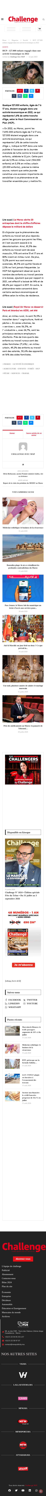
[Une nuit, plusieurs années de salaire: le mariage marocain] (23, 668)
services (16, 373)
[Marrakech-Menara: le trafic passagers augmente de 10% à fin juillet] (12, 1031)
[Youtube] (23, 1490)
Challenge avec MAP (17, 57)
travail (25, 373)
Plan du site (7, 1286)
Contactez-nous (9, 1278)
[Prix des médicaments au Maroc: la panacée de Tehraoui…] (23, 708)
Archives (6, 1316)
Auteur (12, 433)
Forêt (31, 369)
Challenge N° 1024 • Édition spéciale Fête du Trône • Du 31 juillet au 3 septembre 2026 (22, 895)
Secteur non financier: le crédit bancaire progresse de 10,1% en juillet (31, 1096)
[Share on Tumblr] (14, 96)
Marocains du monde (11, 1312)
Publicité (6, 1270)
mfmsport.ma (23, 1432)
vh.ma (23, 1364)
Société (25, 40)
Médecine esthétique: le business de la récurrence (23, 528)
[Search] (43, 20)
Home (4, 40)
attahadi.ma (23, 1455)
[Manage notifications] (41, 1491)
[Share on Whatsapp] (25, 96)
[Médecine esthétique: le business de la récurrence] (23, 510)
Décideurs (6, 1300)
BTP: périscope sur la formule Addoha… (30, 1061)
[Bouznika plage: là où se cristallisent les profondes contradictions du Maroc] (23, 548)
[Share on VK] (19, 96)
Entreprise (6, 1296)
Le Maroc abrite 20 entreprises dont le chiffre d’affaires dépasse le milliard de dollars (21, 223)
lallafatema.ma (23, 1385)
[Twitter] (16, 1490)
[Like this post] (20, 91)
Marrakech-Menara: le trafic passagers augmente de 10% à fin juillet (31, 1031)
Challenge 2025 (31, 1485)
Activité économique (23, 364)
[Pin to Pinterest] (37, 91)
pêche (6, 373)
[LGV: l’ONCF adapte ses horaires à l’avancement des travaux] (12, 1078)
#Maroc (7, 364)
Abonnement (7, 1274)
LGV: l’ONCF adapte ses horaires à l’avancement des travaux (30, 1079)
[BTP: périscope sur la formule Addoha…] (12, 1064)
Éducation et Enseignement (14, 1308)
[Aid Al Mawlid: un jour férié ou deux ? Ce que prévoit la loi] (23, 628)
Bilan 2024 (7, 1282)
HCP (38, 369)
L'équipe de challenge (11, 1266)
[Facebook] (9, 1490)
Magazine (15, 40)
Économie (6, 1292)
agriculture (10, 369)
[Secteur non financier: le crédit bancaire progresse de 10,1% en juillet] (12, 1096)
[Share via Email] (31, 96)
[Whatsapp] (36, 1490)
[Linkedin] (29, 1490)
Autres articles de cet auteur (34, 434)
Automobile (7, 1304)
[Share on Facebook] (26, 91)
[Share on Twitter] (32, 91)
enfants (22, 369)
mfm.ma (23, 1408)
